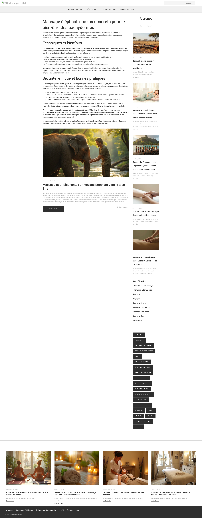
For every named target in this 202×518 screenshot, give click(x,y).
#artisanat (136, 77)
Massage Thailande (141, 312)
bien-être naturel (141, 389)
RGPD (61, 510)
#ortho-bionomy (137, 219)
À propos (9, 510)
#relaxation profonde (146, 273)
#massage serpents (108, 498)
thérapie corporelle (143, 372)
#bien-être (23, 498)
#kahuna (135, 173)
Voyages (136, 299)
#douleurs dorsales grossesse (142, 126)
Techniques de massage (143, 285)
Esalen (150, 416)
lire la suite (10, 501)
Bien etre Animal (139, 303)
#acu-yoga (17, 498)
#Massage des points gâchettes (63, 498)
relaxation (139, 340)
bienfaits (138, 410)
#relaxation (139, 498)
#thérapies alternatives (129, 498)
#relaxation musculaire (146, 221)
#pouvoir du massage (80, 498)
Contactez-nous (73, 510)
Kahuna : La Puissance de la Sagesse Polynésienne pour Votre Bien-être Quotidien (144, 165)
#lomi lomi (155, 173)
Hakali (150, 410)
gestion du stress (142, 405)
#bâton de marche (143, 72)
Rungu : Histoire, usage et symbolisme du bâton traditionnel (143, 64)
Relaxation (137, 320)
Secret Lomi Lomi (109, 9)
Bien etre (136, 294)
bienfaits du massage (143, 394)
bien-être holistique (143, 367)
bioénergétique (141, 399)
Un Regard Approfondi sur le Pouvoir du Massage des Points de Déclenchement (75, 493)
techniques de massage (144, 351)
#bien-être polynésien (145, 173)
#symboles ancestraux (145, 74)
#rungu (135, 72)
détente (138, 426)
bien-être (138, 334)
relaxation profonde (143, 345)
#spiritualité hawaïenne (139, 176)
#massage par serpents (158, 498)
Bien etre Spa (138, 316)
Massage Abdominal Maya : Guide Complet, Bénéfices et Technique (145, 260)
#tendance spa (176, 498)
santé (137, 356)
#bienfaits (118, 498)
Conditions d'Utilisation (24, 510)
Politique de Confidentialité (46, 510)
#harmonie (30, 498)
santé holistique (141, 361)
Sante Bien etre (139, 281)
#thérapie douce (147, 219)
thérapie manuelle (142, 383)
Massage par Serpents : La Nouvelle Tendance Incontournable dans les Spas (170, 493)
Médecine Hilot (92, 9)
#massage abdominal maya (141, 268)
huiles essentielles (142, 421)
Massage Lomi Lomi (75, 9)
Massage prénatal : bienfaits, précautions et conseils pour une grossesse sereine (145, 113)
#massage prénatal (138, 121)
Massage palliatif (127, 9)
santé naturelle (141, 378)
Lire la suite (53, 209)
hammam (138, 416)
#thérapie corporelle (144, 271)
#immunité (9, 498)
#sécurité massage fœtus (147, 124)
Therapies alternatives (142, 290)
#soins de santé (92, 498)
